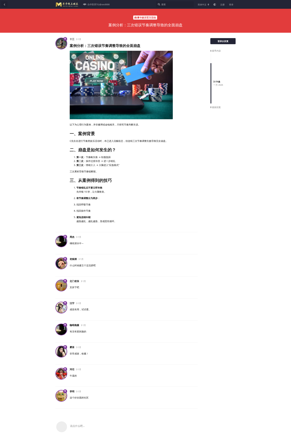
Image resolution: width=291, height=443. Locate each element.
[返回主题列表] (4, 4)
